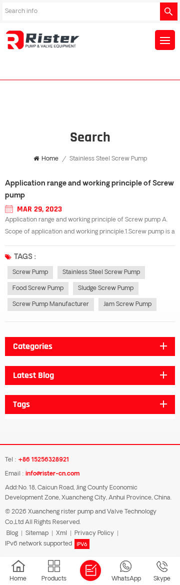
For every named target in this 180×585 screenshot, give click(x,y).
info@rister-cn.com (53, 474)
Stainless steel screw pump (101, 273)
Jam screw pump (128, 305)
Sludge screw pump (106, 289)
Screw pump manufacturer (50, 305)
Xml (61, 533)
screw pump (30, 273)
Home (50, 159)
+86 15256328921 (43, 460)
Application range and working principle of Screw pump (89, 190)
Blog (12, 533)
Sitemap (37, 533)
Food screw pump (38, 289)
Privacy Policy (94, 533)
